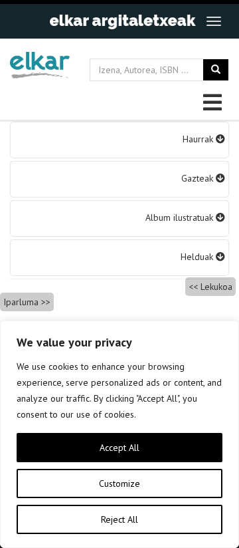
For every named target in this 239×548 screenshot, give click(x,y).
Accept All (119, 448)
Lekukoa (216, 287)
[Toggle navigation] (213, 21)
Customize (119, 483)
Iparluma (21, 302)
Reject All (119, 519)
